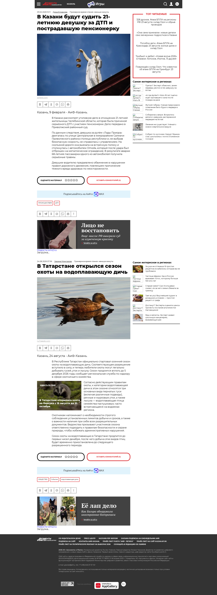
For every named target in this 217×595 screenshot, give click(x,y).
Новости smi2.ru (47, 250)
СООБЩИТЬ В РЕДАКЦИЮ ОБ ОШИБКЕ (130, 544)
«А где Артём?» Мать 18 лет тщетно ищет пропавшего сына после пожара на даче (161, 97)
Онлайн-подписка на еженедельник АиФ (140, 538)
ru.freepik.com (43, 341)
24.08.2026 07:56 (44, 261)
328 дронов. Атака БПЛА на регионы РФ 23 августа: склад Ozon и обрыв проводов (156, 22)
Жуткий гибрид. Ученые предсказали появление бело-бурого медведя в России (162, 107)
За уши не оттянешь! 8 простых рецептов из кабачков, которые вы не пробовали (162, 268)
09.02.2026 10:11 (43, 12)
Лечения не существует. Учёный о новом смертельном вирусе (160, 125)
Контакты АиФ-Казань (89, 541)
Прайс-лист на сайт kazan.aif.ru (152, 541)
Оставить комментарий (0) (108, 180)
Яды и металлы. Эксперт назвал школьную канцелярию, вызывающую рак (159, 317)
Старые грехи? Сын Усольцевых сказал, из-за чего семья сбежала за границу (161, 288)
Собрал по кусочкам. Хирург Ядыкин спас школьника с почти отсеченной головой (162, 136)
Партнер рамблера (84, 584)
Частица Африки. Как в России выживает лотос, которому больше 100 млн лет (161, 278)
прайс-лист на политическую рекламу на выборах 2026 (84, 544)
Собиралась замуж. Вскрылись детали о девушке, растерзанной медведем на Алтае (160, 117)
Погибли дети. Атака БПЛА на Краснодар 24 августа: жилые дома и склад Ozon (156, 46)
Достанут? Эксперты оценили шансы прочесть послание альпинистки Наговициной (162, 307)
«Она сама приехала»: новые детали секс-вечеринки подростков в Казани (156, 33)
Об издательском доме (70, 538)
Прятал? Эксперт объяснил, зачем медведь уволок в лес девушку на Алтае (161, 87)
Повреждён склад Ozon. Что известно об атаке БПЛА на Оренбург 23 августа (156, 69)
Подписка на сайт (67, 541)
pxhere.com (42, 97)
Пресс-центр (89, 538)
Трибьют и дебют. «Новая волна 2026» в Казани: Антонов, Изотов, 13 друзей (156, 57)
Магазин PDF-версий (108, 538)
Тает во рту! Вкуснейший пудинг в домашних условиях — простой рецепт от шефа (161, 297)
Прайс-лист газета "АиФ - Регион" (118, 541)
